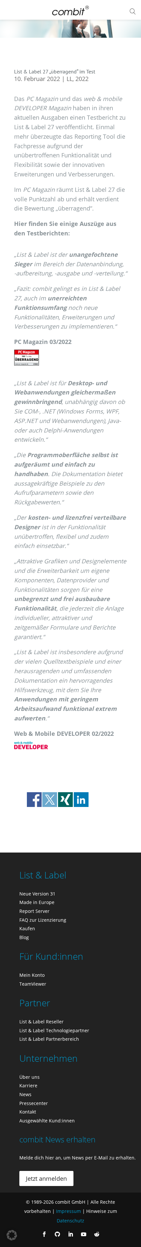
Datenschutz (70, 1220)
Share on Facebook (34, 799)
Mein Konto (32, 975)
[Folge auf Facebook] (44, 1234)
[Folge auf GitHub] (57, 1234)
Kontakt (27, 1112)
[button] (12, 1235)
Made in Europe (36, 902)
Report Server (34, 911)
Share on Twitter (49, 799)
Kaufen (27, 928)
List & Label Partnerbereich (49, 1039)
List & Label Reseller (41, 1021)
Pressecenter (33, 1103)
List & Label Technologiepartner (54, 1030)
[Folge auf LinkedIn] (70, 1234)
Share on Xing (65, 799)
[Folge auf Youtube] (83, 1234)
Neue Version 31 (37, 894)
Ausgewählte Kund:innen (47, 1120)
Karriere (28, 1085)
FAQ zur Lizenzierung (42, 920)
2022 (82, 79)
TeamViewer (32, 984)
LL (69, 79)
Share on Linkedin (81, 799)
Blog (24, 937)
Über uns (29, 1077)
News (25, 1094)
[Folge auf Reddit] (96, 1234)
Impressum (68, 1211)
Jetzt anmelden (46, 1178)
